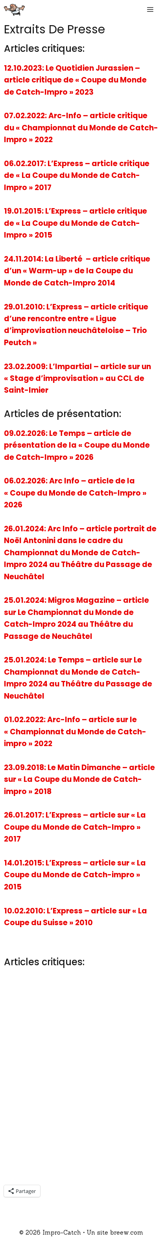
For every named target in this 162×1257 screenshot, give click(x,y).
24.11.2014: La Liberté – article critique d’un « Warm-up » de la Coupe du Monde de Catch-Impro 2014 (77, 271)
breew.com (126, 1232)
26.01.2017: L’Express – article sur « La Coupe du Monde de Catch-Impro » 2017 (75, 827)
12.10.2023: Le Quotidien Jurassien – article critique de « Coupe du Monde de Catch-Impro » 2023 (75, 80)
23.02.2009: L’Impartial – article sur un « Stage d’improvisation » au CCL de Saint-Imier (77, 378)
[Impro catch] (14, 10)
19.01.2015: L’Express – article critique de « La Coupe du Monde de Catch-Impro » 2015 (75, 223)
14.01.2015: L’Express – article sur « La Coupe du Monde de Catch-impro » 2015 (75, 875)
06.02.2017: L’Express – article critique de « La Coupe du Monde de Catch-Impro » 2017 (76, 175)
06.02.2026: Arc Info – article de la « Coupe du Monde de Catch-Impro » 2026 (75, 493)
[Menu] (152, 10)
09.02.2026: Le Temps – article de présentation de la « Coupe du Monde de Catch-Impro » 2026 (77, 445)
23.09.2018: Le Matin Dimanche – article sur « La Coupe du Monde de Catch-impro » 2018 (79, 779)
